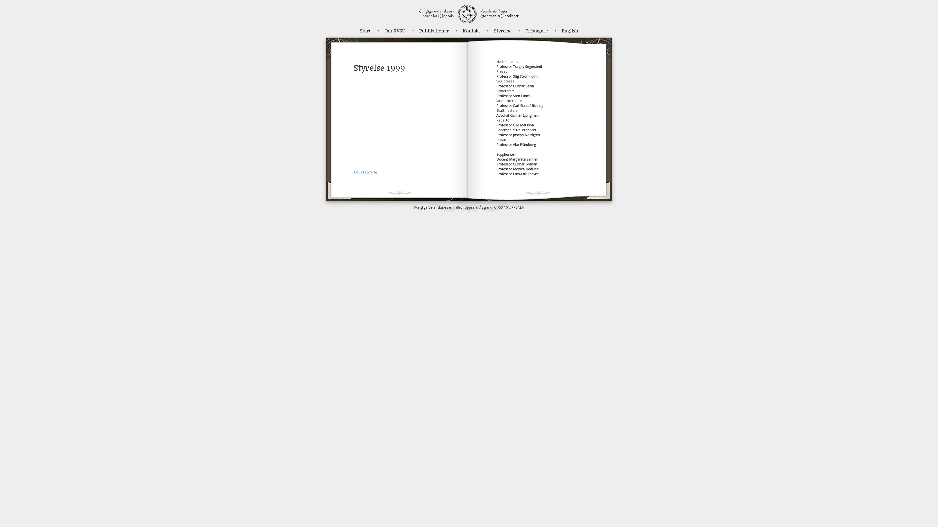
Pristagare (536, 30)
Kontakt (471, 30)
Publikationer (434, 30)
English (570, 30)
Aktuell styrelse (365, 172)
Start (365, 30)
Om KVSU (394, 30)
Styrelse (503, 30)
